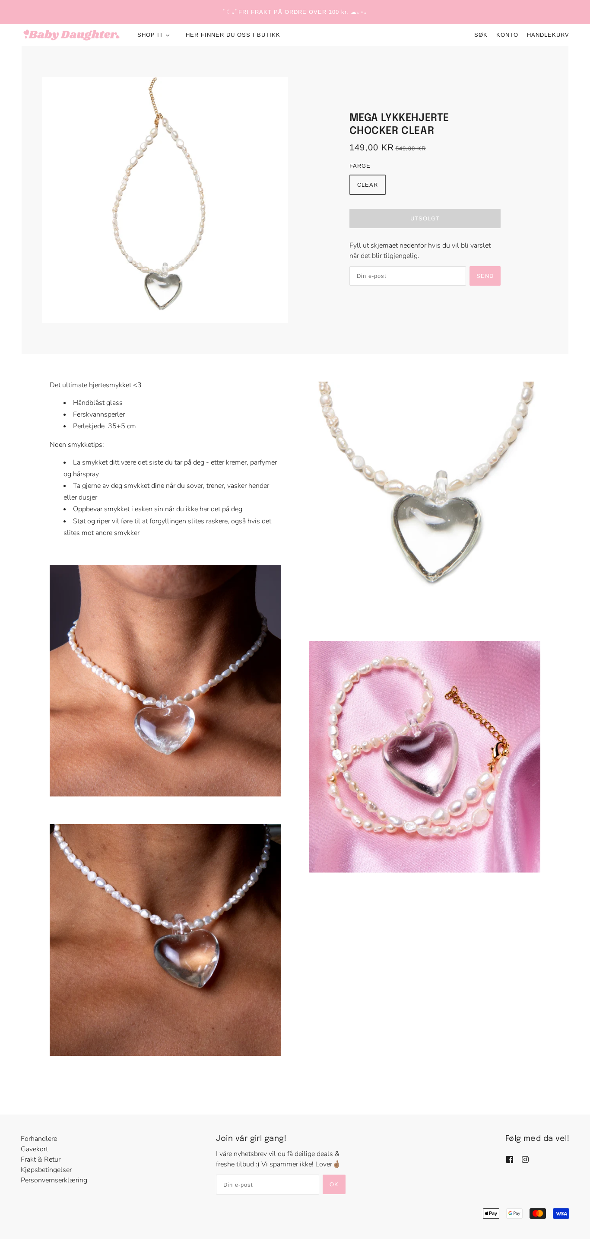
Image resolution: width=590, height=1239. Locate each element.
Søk (481, 35)
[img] (509, 1159)
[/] (71, 35)
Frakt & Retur (40, 1159)
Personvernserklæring (54, 1180)
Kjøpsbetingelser (46, 1170)
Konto (507, 35)
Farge (360, 165)
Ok (334, 1184)
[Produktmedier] (165, 680)
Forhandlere (39, 1138)
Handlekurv (548, 35)
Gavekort (34, 1149)
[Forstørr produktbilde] (165, 200)
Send (485, 276)
